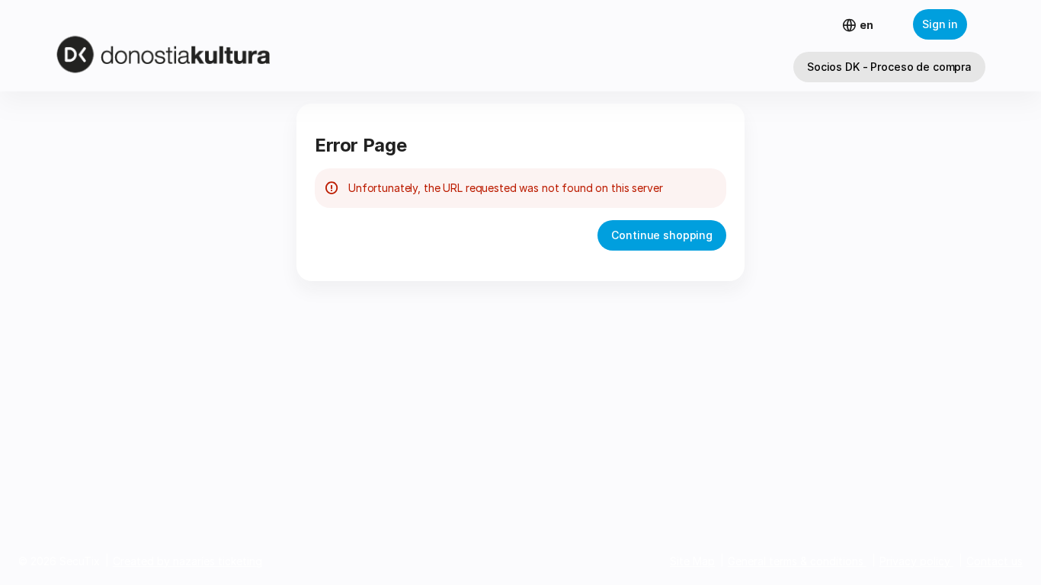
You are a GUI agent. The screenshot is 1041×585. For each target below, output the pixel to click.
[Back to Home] (191, 45)
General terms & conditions (795, 561)
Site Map (692, 561)
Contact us (994, 561)
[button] (889, 67)
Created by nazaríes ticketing (187, 561)
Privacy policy (914, 561)
